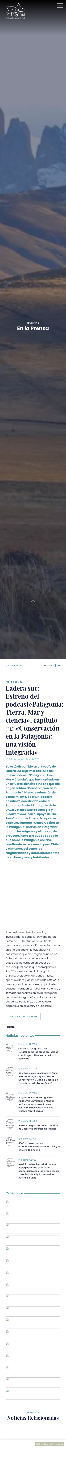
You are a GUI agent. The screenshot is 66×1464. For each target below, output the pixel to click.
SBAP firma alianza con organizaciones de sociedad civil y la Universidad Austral (39, 1146)
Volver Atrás (14, 665)
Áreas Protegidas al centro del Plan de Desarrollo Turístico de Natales (38, 1127)
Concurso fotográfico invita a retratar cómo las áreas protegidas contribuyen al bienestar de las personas (38, 1053)
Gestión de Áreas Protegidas (49, 1444)
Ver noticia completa (21, 1016)
